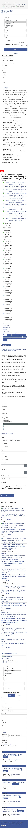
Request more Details (7, 433)
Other (4, 732)
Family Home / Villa (14, 333)
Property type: (23, 42)
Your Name (4, 443)
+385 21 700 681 (6, 3)
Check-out (4, 469)
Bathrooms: (5, 55)
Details (15, 53)
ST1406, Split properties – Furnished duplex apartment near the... (12, 755)
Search (15, 49)
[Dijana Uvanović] (14, 656)
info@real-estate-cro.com (8, 4)
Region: (6, 27)
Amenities (6, 87)
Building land (12, 787)
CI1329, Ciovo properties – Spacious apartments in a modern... (12, 810)
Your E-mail (4, 456)
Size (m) (3, 713)
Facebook (6, 427)
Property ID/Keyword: (7, 60)
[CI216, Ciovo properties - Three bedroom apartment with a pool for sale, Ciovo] (14, 587)
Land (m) (3, 722)
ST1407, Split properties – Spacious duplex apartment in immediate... (12, 769)
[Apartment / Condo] (15, 20)
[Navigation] (26, 12)
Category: (6, 17)
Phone (2, 450)
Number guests (5, 476)
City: (5, 32)
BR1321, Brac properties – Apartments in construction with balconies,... (13, 796)
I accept (3, 825)
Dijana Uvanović (6, 658)
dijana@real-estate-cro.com (10, 662)
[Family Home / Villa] (15, 22)
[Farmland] (15, 23)
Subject (3, 437)
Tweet (4, 430)
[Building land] (15, 25)
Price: (5, 37)
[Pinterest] (3, 1)
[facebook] (1, 1)
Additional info (7, 161)
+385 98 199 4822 (16, 3)
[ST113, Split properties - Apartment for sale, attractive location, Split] (14, 629)
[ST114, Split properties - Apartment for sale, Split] (14, 640)
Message (3, 482)
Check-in (3, 463)
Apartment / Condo (14, 760)
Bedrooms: (10, 55)
